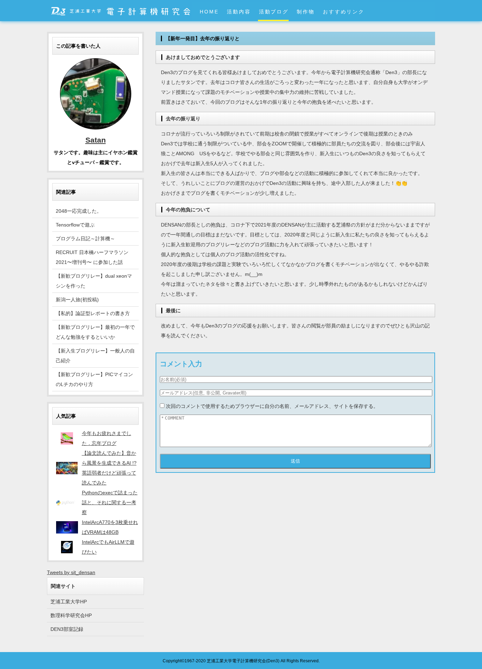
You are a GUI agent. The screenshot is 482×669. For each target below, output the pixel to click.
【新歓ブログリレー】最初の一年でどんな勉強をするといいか (95, 332)
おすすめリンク (343, 11)
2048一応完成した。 (79, 211)
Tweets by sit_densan (71, 572)
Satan (95, 140)
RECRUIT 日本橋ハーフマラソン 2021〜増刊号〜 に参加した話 (92, 257)
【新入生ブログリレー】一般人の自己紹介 (95, 355)
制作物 (305, 11)
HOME (209, 11)
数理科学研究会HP (71, 615)
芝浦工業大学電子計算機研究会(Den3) (243, 660)
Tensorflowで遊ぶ (75, 225)
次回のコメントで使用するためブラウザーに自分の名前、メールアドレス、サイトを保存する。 (272, 406)
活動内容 (239, 11)
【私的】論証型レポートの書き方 (93, 313)
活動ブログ (274, 11)
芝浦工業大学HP (68, 601)
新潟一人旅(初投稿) (77, 299)
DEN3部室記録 (66, 629)
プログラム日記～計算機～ (85, 238)
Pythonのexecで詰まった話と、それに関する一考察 (110, 502)
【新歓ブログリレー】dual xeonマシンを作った (94, 281)
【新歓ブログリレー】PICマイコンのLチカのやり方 (94, 379)
